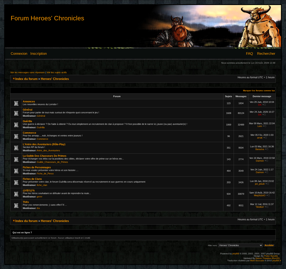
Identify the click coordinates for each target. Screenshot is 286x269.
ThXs (26, 202)
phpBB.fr (276, 260)
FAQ (249, 53)
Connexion (19, 53)
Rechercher (266, 53)
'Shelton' (260, 207)
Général (27, 109)
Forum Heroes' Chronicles (47, 18)
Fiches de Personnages (37, 167)
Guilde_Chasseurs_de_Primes (52, 162)
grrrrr (39, 196)
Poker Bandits (271, 256)
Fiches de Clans (32, 179)
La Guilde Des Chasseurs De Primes (44, 155)
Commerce (29, 132)
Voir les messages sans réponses (27, 72)
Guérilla (27, 121)
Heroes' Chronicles (55, 79)
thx (38, 208)
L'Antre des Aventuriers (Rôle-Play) (44, 144)
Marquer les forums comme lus (259, 90)
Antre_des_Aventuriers (48, 150)
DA (260, 104)
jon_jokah (260, 184)
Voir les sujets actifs (57, 72)
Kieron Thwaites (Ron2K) (268, 258)
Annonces (29, 101)
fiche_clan (42, 185)
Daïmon (260, 160)
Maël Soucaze (257, 260)
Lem (260, 126)
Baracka (259, 149)
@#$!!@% (29, 190)
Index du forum (26, 79)
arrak (260, 137)
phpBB (235, 253)
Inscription (38, 53)
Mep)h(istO (259, 195)
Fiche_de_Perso (45, 173)
